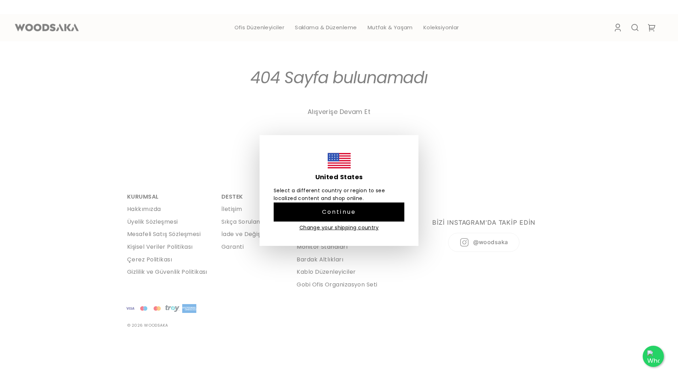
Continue (339, 212)
